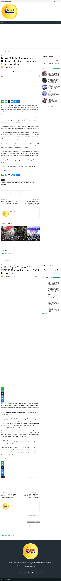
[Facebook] (51, 1)
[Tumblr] (36, 572)
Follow (51, 60)
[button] (58, 22)
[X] (55, 1)
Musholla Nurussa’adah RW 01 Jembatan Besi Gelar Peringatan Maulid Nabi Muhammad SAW (7, 238)
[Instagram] (53, 1)
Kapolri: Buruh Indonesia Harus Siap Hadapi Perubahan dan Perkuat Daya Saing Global (33, 238)
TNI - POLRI (7, 51)
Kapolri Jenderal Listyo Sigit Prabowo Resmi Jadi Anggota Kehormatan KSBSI (53, 94)
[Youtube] (59, 1)
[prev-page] (2, 244)
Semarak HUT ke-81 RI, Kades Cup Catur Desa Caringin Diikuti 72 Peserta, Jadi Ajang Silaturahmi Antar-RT (20, 238)
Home (2, 51)
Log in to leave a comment (8, 253)
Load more (50, 106)
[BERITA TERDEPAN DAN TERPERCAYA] (9, 11)
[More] (29, 192)
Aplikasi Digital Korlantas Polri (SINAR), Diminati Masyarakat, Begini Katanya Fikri (32, 203)
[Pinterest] (32, 572)
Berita (7, 236)
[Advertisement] (30, 37)
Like (44, 60)
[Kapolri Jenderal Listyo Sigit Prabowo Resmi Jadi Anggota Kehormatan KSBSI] (44, 93)
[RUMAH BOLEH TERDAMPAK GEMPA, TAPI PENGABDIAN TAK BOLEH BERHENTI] (44, 100)
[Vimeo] (57, 1)
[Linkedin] (28, 572)
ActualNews (7, 67)
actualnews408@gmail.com (33, 569)
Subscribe (57, 60)
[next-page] (5, 244)
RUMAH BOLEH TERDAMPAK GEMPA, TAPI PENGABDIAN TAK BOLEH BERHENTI (53, 101)
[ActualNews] (2, 67)
